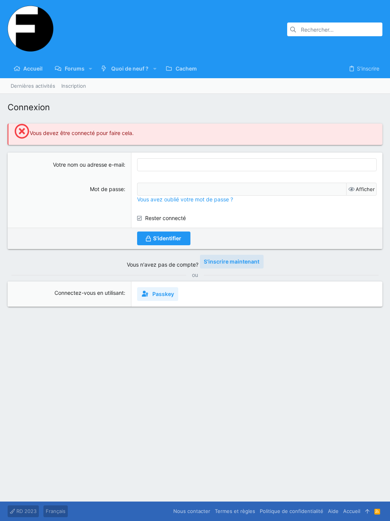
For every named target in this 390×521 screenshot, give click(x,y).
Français (56, 511)
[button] (90, 68)
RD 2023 (26, 511)
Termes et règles (235, 511)
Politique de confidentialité (291, 511)
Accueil (351, 511)
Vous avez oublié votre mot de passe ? (185, 199)
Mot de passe (107, 189)
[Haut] (367, 511)
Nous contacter (191, 511)
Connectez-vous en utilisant (89, 292)
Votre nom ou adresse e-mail (88, 164)
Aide (333, 511)
